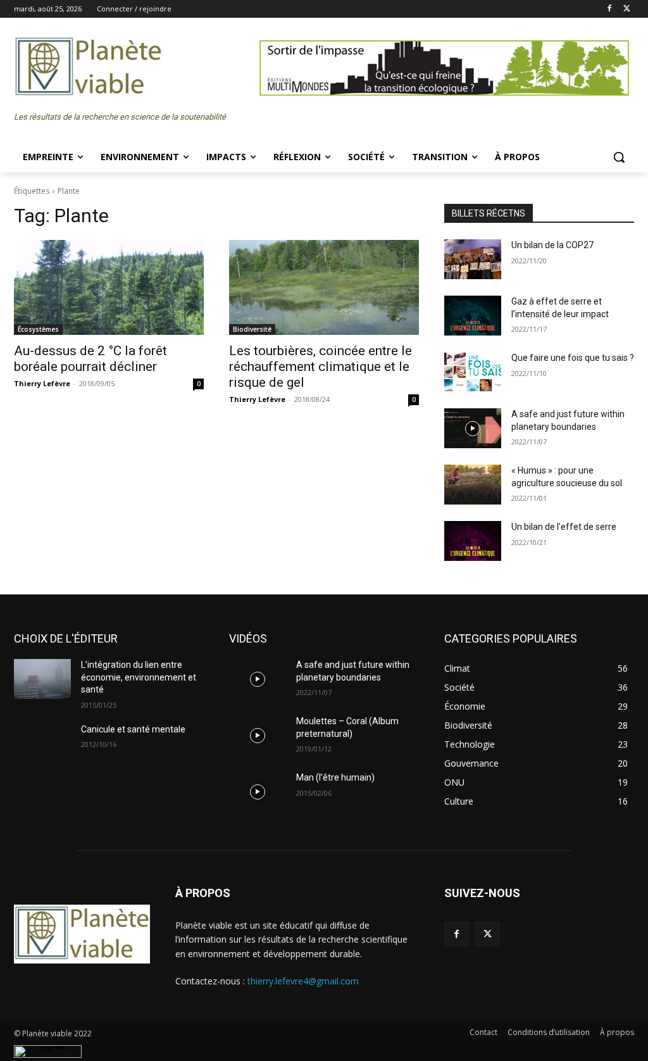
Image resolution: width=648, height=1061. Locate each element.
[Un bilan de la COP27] (472, 259)
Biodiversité (252, 329)
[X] (627, 9)
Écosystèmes (38, 329)
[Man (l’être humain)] (257, 792)
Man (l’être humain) (335, 777)
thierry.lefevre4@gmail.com (303, 981)
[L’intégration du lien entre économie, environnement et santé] (42, 679)
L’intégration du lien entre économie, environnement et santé (138, 677)
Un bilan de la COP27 (552, 245)
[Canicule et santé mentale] (42, 743)
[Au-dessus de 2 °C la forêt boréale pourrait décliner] (109, 287)
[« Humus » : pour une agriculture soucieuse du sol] (472, 485)
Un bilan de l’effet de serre (563, 527)
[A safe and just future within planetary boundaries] (472, 428)
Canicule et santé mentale (133, 729)
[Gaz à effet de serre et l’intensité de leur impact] (472, 316)
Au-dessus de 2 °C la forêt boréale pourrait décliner (90, 358)
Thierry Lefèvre (42, 383)
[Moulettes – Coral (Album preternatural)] (257, 735)
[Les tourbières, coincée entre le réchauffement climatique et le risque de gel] (324, 287)
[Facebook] (609, 9)
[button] (619, 157)
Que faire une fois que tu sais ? (572, 358)
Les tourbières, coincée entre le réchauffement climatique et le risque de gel (320, 366)
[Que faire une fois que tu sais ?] (472, 372)
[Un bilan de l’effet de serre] (472, 541)
